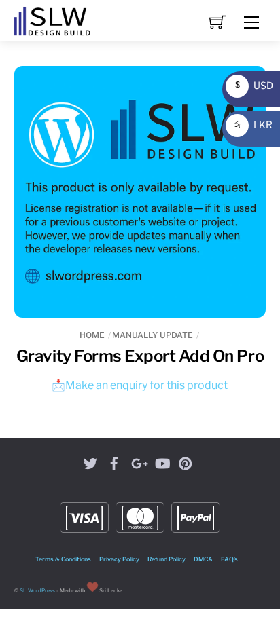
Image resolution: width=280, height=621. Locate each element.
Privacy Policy (119, 559)
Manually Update (152, 335)
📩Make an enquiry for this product (140, 385)
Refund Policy (166, 559)
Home (92, 335)
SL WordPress (37, 591)
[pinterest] (185, 461)
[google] (137, 461)
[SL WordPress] (52, 19)
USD (250, 85)
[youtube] (161, 461)
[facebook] (114, 461)
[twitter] (90, 461)
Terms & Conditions (63, 559)
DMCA (203, 559)
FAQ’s (229, 559)
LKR (251, 124)
